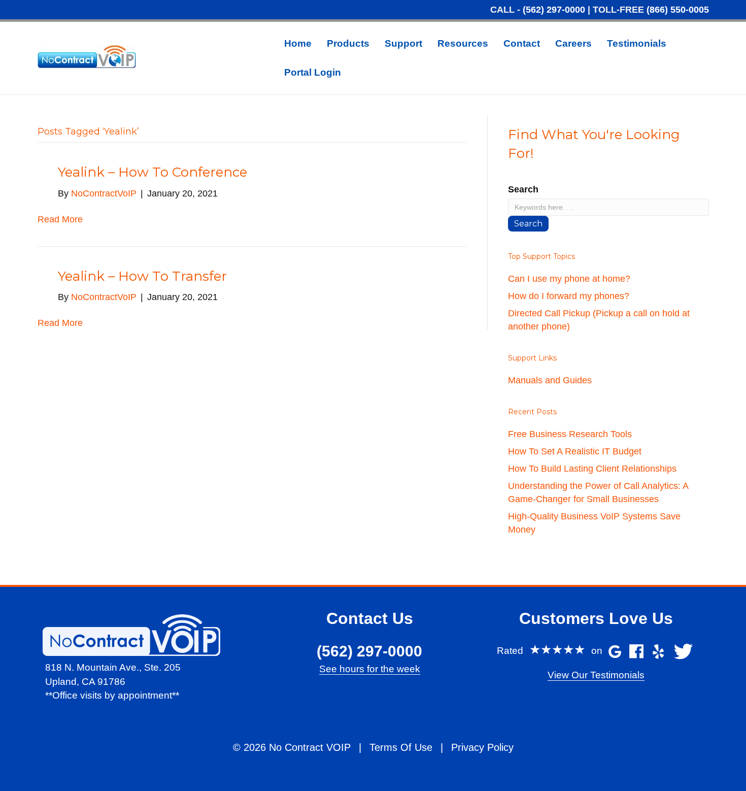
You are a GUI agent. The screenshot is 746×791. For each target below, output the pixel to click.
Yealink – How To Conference (152, 172)
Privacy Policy (482, 747)
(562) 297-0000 (554, 10)
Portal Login (312, 72)
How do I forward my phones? (568, 296)
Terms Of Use (400, 747)
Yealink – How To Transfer (142, 276)
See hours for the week (369, 669)
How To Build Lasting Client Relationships (592, 469)
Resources (462, 43)
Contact (521, 43)
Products (348, 43)
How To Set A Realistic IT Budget (574, 451)
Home (298, 43)
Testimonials (636, 43)
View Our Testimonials (596, 675)
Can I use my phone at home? (569, 279)
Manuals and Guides (550, 380)
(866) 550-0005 (678, 10)
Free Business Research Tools (570, 434)
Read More (60, 219)
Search (523, 189)
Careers (573, 43)
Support (403, 43)
